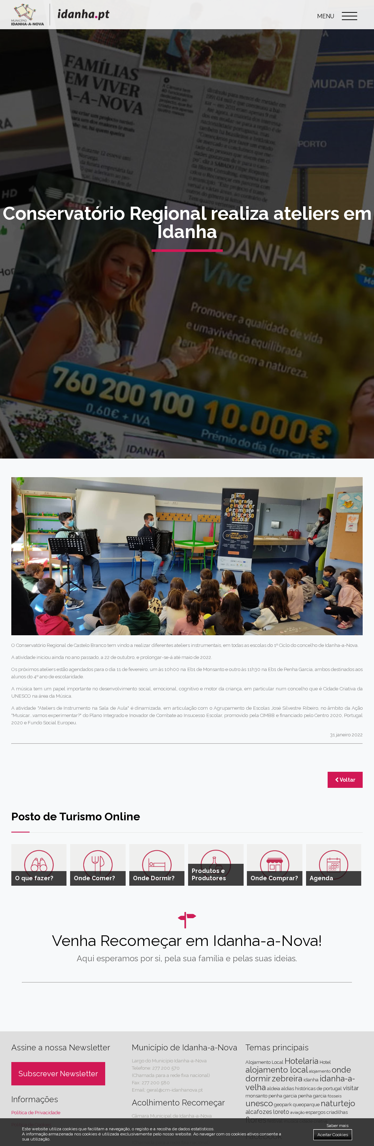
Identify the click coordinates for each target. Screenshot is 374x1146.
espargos (315, 1112)
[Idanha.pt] (60, 23)
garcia (290, 1096)
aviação (297, 1112)
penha (275, 1096)
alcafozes (258, 1111)
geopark (283, 1104)
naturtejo (338, 1103)
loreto (281, 1111)
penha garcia (312, 1096)
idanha (311, 1079)
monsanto (256, 1096)
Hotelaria (301, 1061)
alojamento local (276, 1069)
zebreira (287, 1078)
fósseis (334, 1096)
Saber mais (337, 1125)
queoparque (306, 1104)
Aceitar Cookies (332, 1134)
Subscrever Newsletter (58, 1073)
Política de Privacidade (35, 1112)
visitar (351, 1088)
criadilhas (337, 1112)
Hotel (325, 1062)
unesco (259, 1103)
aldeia (273, 1088)
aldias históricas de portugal (311, 1088)
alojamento (320, 1071)
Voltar (347, 780)
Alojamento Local (264, 1062)
